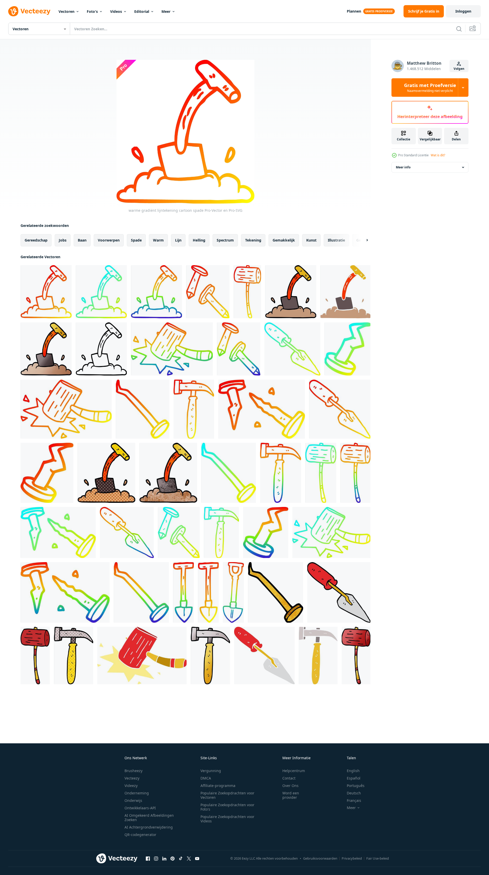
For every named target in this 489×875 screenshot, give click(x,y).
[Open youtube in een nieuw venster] (197, 858)
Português (356, 785)
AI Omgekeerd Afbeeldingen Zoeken (149, 817)
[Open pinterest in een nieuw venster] (172, 858)
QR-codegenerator (140, 834)
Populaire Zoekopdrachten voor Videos (227, 818)
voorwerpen (109, 240)
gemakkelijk (284, 240)
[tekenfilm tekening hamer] (35, 655)
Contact (288, 778)
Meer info (403, 167)
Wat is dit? (438, 155)
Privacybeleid (352, 858)
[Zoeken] (459, 29)
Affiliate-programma (217, 785)
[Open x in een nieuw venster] (189, 858)
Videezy (131, 785)
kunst (311, 240)
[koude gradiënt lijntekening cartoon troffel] (292, 349)
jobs (62, 240)
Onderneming (136, 793)
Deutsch (354, 793)
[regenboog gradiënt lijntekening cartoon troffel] (127, 532)
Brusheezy (133, 770)
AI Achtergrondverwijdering (148, 827)
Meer (165, 11)
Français (354, 800)
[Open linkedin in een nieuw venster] (164, 858)
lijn (178, 240)
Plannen (354, 11)
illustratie (336, 240)
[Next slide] (362, 240)
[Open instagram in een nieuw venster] (156, 858)
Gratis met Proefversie (430, 87)
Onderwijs (133, 800)
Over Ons (290, 785)
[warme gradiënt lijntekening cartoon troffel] (339, 409)
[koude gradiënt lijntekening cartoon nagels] (179, 532)
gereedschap (36, 240)
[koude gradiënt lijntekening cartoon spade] (101, 291)
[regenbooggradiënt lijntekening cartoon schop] (233, 592)
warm (158, 240)
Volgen (459, 68)
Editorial (141, 11)
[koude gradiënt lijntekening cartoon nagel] (347, 349)
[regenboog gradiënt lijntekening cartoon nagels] (238, 349)
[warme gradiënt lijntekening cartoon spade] (46, 291)
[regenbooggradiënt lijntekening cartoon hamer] (172, 349)
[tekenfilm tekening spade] (290, 291)
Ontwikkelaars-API (140, 807)
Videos (116, 11)
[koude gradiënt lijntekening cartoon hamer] (320, 473)
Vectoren (66, 11)
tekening (253, 240)
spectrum (225, 240)
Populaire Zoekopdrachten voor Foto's (227, 807)
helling (199, 240)
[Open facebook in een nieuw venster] (148, 858)
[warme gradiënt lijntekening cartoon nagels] (207, 291)
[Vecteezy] (29, 11)
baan (82, 240)
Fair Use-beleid (377, 858)
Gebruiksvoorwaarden (320, 858)
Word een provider (290, 795)
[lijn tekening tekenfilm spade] (101, 349)
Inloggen (463, 11)
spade (136, 240)
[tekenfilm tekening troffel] (338, 592)
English (353, 770)
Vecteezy (131, 778)
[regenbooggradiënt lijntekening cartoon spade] (156, 291)
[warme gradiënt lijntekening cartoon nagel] (142, 409)
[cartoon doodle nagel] (275, 592)
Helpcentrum (293, 770)
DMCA (205, 778)
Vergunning (210, 770)
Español (353, 778)
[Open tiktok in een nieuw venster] (181, 858)
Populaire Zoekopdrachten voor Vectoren (227, 795)
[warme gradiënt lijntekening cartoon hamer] (247, 291)
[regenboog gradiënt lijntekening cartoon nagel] (265, 532)
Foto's (92, 11)
